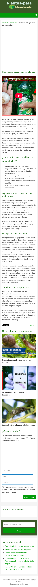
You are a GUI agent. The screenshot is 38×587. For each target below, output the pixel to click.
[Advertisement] (19, 49)
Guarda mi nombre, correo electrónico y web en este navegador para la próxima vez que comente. (18, 489)
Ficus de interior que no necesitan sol (19, 546)
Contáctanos (14, 584)
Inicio (6, 23)
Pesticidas (14, 23)
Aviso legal (24, 584)
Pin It (32, 325)
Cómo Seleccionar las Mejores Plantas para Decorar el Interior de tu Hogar (19, 561)
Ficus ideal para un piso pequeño (18, 549)
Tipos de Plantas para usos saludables (15, 579)
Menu (4, 15)
